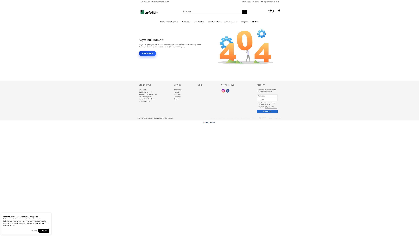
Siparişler (247, 2)
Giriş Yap (177, 94)
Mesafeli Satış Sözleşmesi (148, 94)
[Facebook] (279, 2)
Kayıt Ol (176, 92)
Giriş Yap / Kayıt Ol (269, 2)
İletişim (256, 2)
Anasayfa (148, 53)
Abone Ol (267, 111)
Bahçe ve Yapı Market (249, 22)
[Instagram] (277, 2)
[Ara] (244, 12)
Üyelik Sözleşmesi (145, 97)
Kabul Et (44, 231)
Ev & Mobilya (199, 22)
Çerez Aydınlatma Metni (38, 223)
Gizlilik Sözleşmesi (145, 92)
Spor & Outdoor (214, 22)
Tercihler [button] (34, 231)
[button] (278, 12)
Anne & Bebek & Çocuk (169, 22)
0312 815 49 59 (145, 2)
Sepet (176, 99)
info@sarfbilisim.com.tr (161, 2)
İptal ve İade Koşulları (146, 99)
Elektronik (185, 22)
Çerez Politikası (144, 101)
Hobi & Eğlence (230, 22)
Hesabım (177, 97)
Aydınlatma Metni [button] (271, 108)
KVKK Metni (143, 90)
